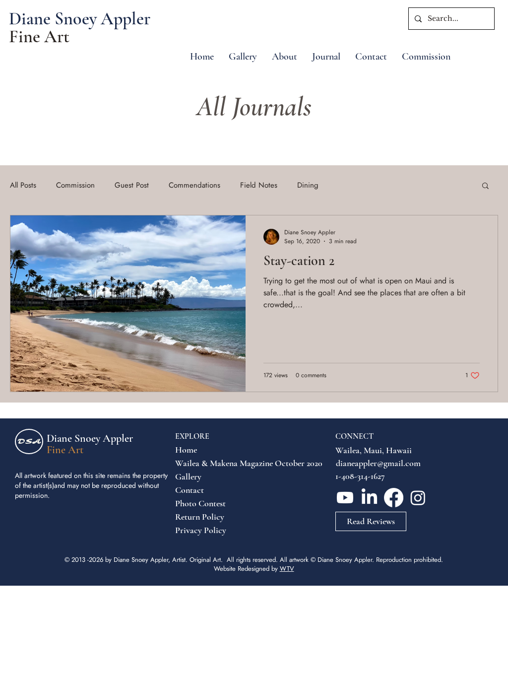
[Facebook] (393, 497)
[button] (485, 186)
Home (186, 449)
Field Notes (258, 185)
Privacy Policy (199, 530)
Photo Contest (199, 503)
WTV (287, 568)
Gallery (188, 476)
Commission (75, 185)
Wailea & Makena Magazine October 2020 (199, 463)
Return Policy (199, 516)
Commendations (194, 185)
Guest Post (132, 185)
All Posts (23, 185)
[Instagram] (418, 497)
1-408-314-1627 (360, 476)
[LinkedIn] (369, 497)
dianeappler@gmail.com (378, 463)
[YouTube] (345, 497)
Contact (189, 489)
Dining (307, 185)
